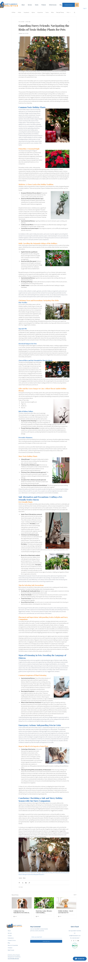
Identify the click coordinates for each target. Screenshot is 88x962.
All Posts (13, 12)
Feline (52, 12)
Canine (47, 12)
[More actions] (68, 21)
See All (75, 894)
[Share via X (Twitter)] (22, 882)
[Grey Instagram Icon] (73, 940)
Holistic (19, 12)
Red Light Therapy (60, 12)
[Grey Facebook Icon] (71, 940)
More (68, 12)
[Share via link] (29, 882)
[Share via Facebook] (19, 882)
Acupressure (26, 12)
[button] (77, 5)
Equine (33, 12)
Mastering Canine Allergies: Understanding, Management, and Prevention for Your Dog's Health (44, 911)
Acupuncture (40, 12)
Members (10, 947)
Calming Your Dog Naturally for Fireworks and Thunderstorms (21, 911)
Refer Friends (11, 950)
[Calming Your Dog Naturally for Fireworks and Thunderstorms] (22, 902)
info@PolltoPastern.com (75, 935)
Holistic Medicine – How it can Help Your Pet (65, 911)
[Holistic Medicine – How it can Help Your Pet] (66, 902)
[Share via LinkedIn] (26, 882)
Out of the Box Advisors (13, 958)
